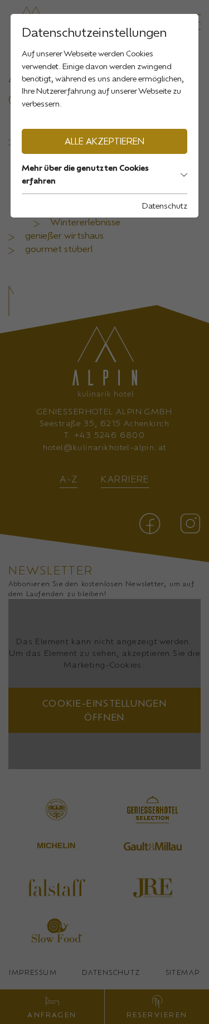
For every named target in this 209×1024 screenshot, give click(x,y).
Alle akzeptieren (104, 141)
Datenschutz (164, 205)
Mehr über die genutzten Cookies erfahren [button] (85, 173)
